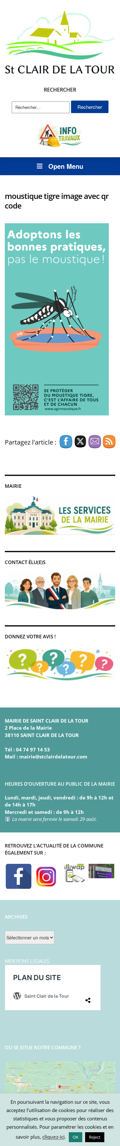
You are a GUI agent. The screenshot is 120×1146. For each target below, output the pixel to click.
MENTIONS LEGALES (27, 961)
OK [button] (75, 1137)
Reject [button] (94, 1137)
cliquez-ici (53, 1137)
